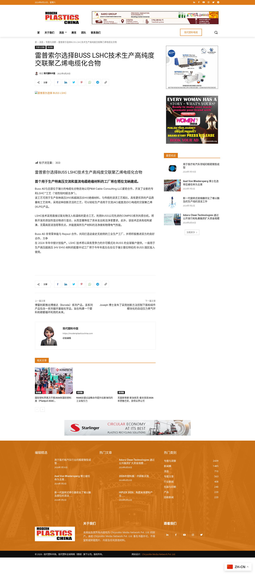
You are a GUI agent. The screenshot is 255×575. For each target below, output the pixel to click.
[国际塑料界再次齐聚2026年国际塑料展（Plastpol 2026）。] (54, 381)
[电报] (218, 3)
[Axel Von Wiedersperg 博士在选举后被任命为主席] (172, 185)
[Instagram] (209, 3)
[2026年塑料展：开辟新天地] (107, 480)
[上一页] (37, 409)
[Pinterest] (81, 82)
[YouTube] (204, 3)
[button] (216, 32)
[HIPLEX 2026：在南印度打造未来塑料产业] (107, 497)
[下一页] (42, 409)
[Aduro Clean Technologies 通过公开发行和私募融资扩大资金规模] (172, 219)
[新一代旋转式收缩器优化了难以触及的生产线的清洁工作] (172, 202)
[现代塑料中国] (37, 73)
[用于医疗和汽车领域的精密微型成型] (172, 168)
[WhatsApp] (89, 82)
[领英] (194, 3)
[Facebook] (199, 3)
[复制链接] (105, 82)
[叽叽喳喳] (213, 3)
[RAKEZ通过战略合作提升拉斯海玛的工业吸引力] (95, 381)
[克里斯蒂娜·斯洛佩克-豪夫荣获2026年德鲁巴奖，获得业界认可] (137, 381)
